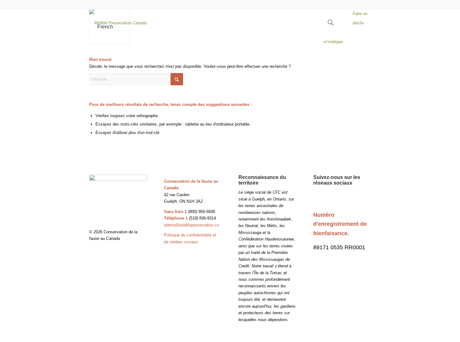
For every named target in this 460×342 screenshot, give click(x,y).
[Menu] (345, 23)
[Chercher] (331, 23)
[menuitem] (331, 23)
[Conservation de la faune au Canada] (117, 23)
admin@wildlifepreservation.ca (191, 225)
